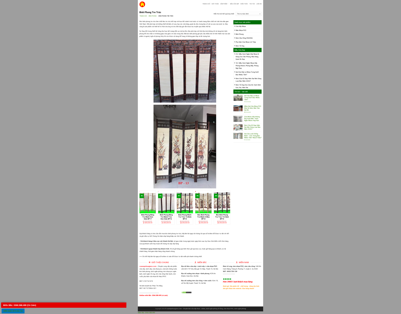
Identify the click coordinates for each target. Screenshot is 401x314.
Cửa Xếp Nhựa (241, 26)
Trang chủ (206, 4)
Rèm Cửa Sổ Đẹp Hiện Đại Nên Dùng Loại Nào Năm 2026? (248, 80)
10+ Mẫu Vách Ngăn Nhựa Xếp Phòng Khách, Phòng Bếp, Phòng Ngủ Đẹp (247, 65)
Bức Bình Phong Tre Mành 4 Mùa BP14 (203, 217)
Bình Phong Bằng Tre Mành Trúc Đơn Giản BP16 (166, 217)
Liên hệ (259, 4)
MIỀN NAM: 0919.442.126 (13, 311)
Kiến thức (244, 4)
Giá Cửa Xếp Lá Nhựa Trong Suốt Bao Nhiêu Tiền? (247, 73)
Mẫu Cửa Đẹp (234, 4)
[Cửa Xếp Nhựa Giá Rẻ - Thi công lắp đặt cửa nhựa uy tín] (155, 4)
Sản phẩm (223, 4)
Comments (247, 101)
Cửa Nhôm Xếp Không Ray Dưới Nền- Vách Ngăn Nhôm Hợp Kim (252, 118)
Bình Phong (153, 16)
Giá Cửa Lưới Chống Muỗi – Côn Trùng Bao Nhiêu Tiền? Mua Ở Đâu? (252, 135)
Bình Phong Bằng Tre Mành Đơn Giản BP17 (147, 217)
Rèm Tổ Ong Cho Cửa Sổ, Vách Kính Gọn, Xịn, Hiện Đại (248, 86)
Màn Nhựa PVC (241, 30)
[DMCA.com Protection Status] (186, 292)
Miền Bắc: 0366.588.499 (146, 313)
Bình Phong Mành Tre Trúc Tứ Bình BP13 (184, 217)
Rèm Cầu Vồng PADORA (244, 38)
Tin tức (252, 4)
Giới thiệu (215, 4)
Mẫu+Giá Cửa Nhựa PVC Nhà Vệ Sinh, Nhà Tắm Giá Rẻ (252, 108)
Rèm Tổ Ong (240, 46)
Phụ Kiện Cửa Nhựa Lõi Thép (246, 42)
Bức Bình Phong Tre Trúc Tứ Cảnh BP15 (222, 217)
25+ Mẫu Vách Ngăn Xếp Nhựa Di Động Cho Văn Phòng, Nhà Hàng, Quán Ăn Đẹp (247, 56)
